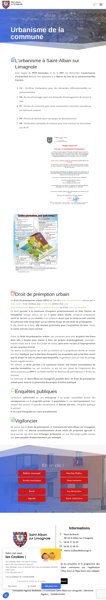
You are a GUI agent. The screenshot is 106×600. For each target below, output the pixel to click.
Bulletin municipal (31, 473)
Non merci (12, 586)
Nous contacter (74, 481)
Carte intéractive (74, 499)
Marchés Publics (74, 473)
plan (66, 303)
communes (46, 303)
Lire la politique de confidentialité (20, 577)
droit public (16, 303)
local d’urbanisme (19, 307)
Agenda (31, 499)
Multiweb (36, 590)
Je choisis (31, 586)
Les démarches (74, 491)
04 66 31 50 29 (71, 542)
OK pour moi (51, 586)
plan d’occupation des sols (46, 307)
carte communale (77, 307)
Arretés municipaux (32, 481)
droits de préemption (71, 300)
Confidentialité (58, 594)
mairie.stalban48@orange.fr (77, 550)
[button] (5, 595)
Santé (32, 491)
